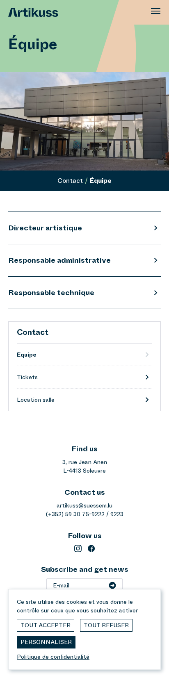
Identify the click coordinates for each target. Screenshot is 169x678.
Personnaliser (46, 642)
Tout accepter (46, 625)
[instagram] (78, 548)
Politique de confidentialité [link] (53, 657)
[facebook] (91, 548)
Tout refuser (106, 625)
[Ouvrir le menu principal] (156, 12)
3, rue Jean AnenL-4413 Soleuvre (84, 466)
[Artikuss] (29, 12)
